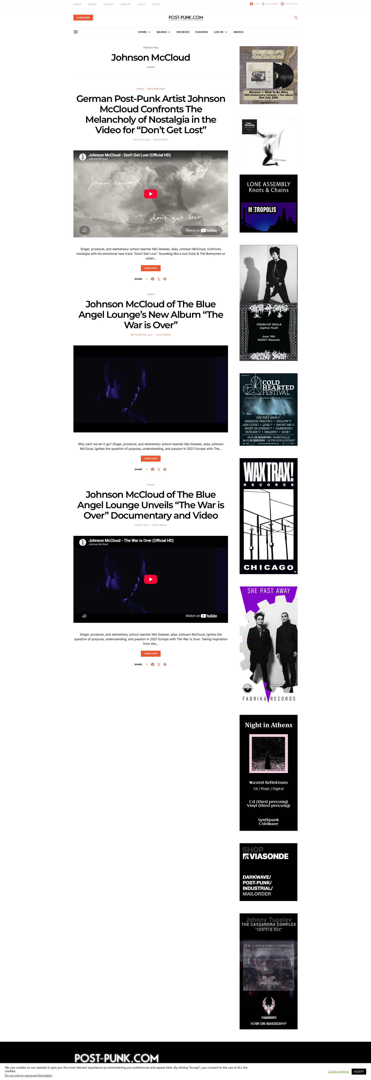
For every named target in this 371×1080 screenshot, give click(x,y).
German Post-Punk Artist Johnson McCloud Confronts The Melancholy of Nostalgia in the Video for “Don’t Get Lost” (150, 114)
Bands (92, 4)
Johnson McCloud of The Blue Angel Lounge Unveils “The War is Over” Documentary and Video (150, 505)
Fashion (125, 4)
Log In (141, 4)
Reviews (109, 4)
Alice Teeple (161, 139)
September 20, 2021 (142, 334)
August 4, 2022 (141, 139)
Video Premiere (156, 89)
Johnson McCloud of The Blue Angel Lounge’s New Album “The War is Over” (150, 314)
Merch (156, 4)
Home (77, 4)
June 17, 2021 (141, 525)
